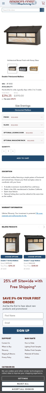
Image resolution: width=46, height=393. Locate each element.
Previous (39, 227)
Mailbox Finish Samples (33, 350)
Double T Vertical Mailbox (9, 261)
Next (43, 227)
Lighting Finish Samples (33, 347)
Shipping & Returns (8, 354)
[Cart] (43, 3)
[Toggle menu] (3, 3)
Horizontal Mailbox (23, 110)
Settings (23, 378)
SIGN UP (23, 330)
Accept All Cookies (23, 389)
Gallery (27, 357)
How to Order (29, 343)
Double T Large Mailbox (32, 261)
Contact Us (6, 343)
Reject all (23, 384)
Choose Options (11, 257)
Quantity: (6, 147)
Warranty (5, 350)
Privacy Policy (6, 357)
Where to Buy (6, 347)
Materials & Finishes (32, 354)
